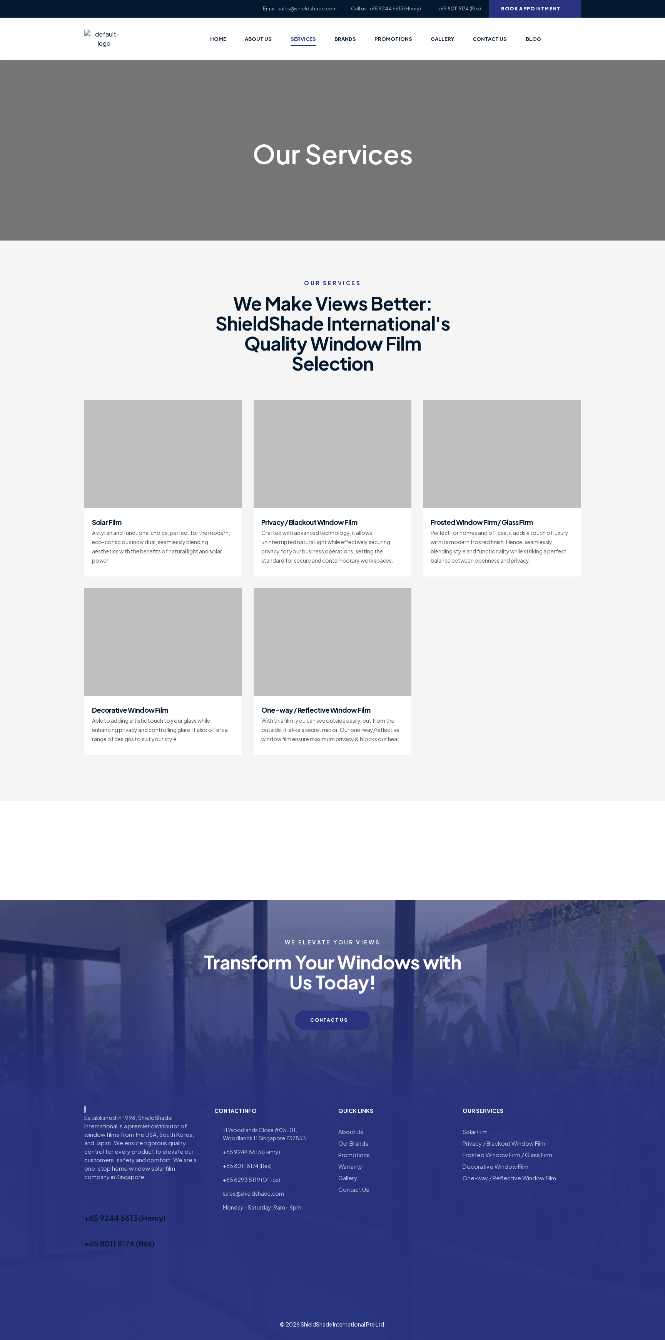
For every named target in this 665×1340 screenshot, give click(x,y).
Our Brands (353, 1143)
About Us (350, 1131)
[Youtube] (100, 9)
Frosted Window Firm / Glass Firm (482, 522)
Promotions (354, 1154)
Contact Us (353, 1189)
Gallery (347, 1177)
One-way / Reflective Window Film (315, 709)
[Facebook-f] (87, 9)
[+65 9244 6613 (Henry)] (89, 1204)
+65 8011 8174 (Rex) (119, 1243)
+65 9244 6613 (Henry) (125, 1218)
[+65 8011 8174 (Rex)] (89, 1229)
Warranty (350, 1166)
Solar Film (106, 522)
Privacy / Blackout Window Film (309, 522)
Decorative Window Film (130, 709)
